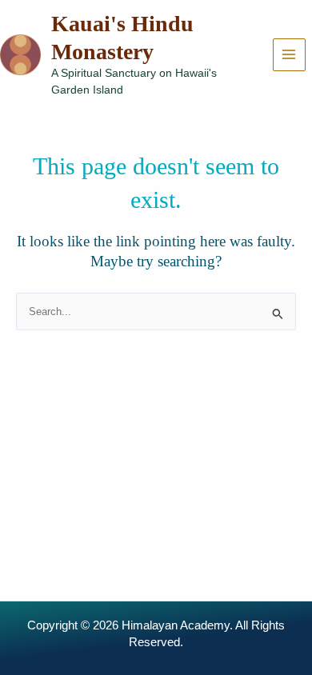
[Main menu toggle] (289, 54)
